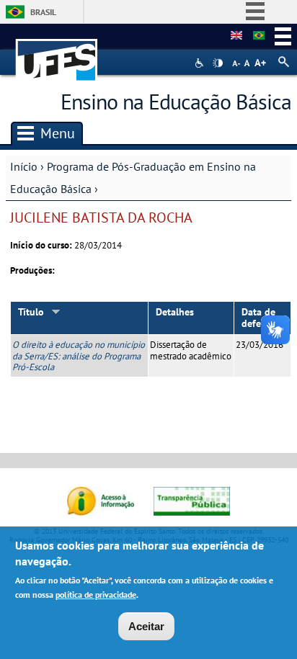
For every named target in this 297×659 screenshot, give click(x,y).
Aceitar (146, 626)
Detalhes (175, 311)
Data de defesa (258, 318)
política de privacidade (96, 594)
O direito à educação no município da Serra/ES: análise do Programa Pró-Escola (78, 356)
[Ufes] (57, 53)
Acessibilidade (200, 63)
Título (31, 311)
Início (23, 166)
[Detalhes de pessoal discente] (236, 36)
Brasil (43, 11)
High (218, 63)
